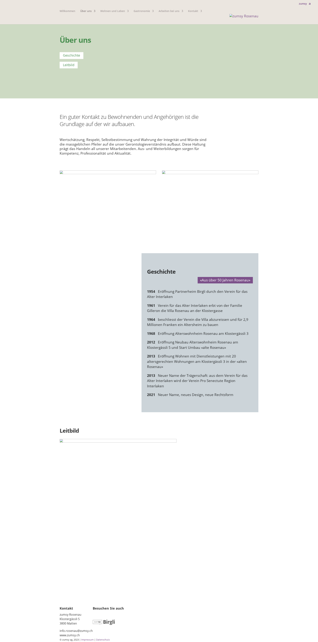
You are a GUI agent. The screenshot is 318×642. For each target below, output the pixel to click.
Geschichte (71, 55)
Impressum (87, 639)
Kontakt (193, 11)
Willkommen (67, 11)
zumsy (303, 3)
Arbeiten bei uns (169, 11)
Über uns (86, 11)
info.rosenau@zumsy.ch (76, 631)
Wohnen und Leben (112, 11)
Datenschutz (103, 639)
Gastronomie (142, 11)
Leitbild (68, 65)
